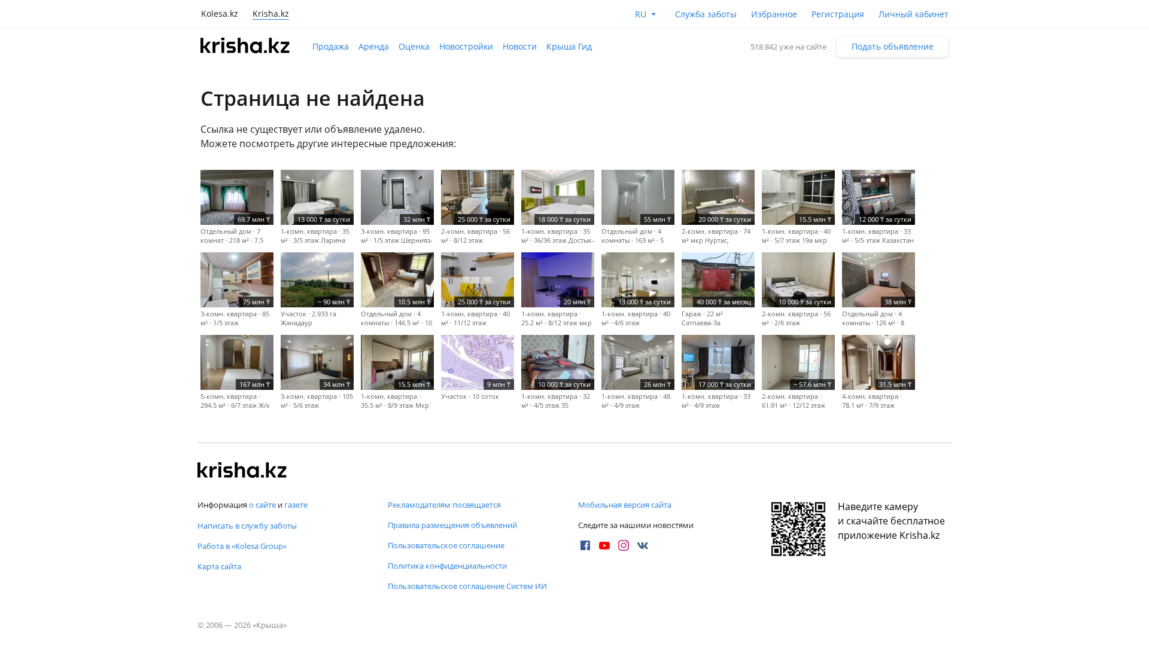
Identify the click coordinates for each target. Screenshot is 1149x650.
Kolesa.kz (219, 13)
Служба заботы (706, 14)
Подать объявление (893, 46)
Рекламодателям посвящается (444, 504)
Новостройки (466, 46)
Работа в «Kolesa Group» (242, 546)
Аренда (373, 46)
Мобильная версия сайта (624, 504)
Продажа (330, 46)
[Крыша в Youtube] (604, 545)
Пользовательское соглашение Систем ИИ (467, 586)
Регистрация (837, 14)
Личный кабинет (914, 14)
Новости (520, 46)
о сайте (262, 504)
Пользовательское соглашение (446, 545)
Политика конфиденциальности (447, 565)
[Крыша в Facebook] (585, 545)
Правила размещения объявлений (452, 525)
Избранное (774, 14)
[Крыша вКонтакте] (643, 545)
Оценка (414, 46)
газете (296, 504)
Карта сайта (219, 566)
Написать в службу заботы (247, 525)
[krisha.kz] (242, 471)
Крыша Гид (569, 46)
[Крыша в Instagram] (623, 545)
